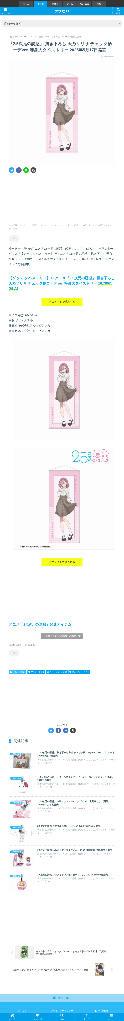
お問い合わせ (101, 1010)
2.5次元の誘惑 (18, 672)
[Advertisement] (35, 197)
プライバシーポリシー (62, 1010)
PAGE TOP (63, 998)
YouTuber (84, 4)
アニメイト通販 (38, 672)
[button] (33, 170)
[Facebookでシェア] (19, 170)
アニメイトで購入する (62, 301)
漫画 (99, 4)
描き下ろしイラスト (80, 672)
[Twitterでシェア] (11, 170)
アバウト (22, 1010)
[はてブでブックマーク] (65, 730)
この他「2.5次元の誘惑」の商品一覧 (62, 636)
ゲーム (70, 4)
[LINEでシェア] (26, 170)
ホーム (26, 4)
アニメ (55, 4)
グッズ (40, 4)
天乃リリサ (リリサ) (58, 672)
